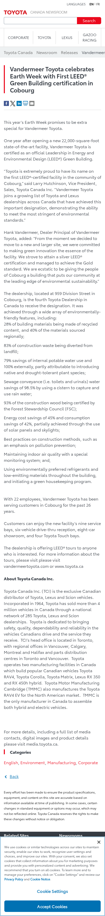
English (11, 762)
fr (98, 4)
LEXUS (67, 37)
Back (14, 776)
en (91, 4)
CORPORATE (18, 37)
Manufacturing (61, 762)
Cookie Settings (52, 891)
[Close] (98, 842)
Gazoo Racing (90, 37)
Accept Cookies (52, 906)
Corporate (88, 762)
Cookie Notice (40, 879)
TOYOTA (44, 37)
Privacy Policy (13, 879)
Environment (32, 762)
